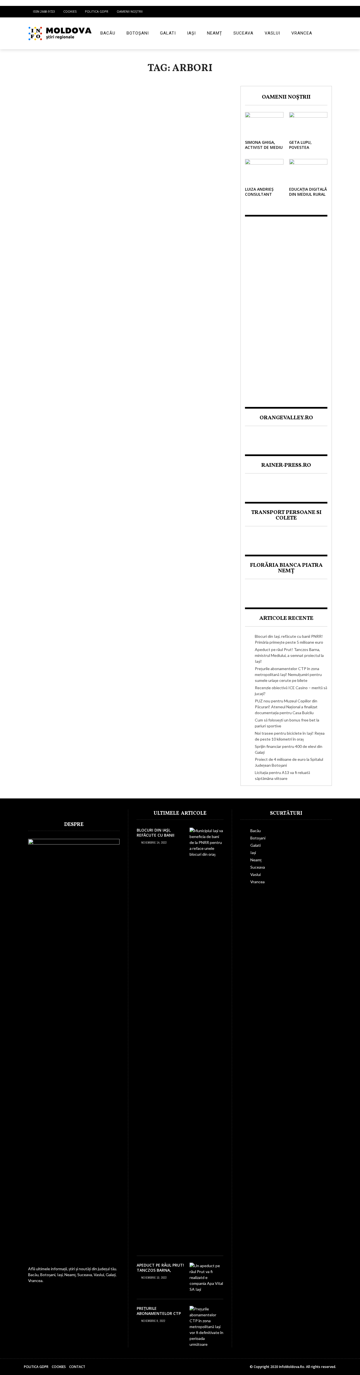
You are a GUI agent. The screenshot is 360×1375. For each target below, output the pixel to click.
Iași (191, 33)
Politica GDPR (96, 11)
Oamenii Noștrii (130, 11)
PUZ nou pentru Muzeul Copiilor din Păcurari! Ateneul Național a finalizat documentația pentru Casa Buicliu (286, 706)
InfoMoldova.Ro (291, 1366)
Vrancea (301, 33)
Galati (168, 33)
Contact (77, 1366)
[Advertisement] (286, 307)
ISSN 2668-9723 (44, 11)
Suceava (243, 33)
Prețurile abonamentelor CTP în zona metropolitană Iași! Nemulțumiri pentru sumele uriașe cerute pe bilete (288, 674)
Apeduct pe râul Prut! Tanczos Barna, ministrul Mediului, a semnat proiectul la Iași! (289, 655)
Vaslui (272, 33)
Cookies (69, 11)
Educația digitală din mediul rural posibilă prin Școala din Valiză (308, 196)
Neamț (214, 33)
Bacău (107, 33)
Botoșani (138, 33)
